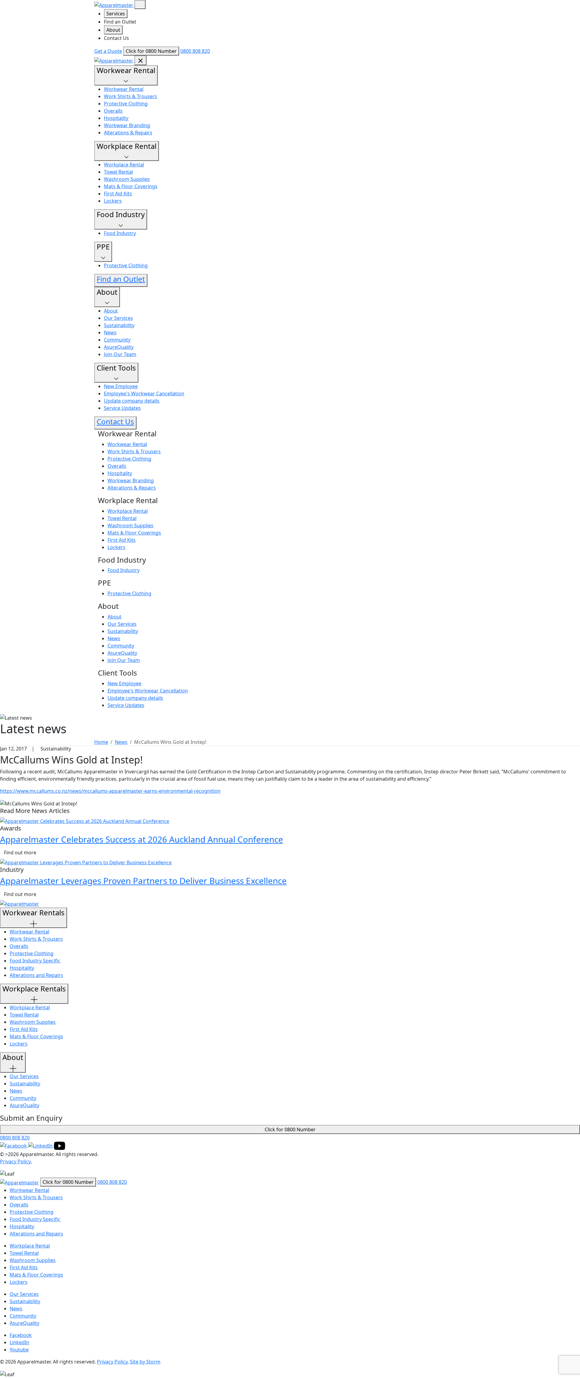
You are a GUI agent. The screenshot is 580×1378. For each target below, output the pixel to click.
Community (117, 339)
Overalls (113, 111)
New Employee (121, 386)
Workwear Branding (127, 125)
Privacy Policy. (16, 1161)
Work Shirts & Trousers (130, 96)
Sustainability (119, 325)
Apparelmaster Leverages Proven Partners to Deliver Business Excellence (143, 880)
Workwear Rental (123, 89)
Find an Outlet (120, 21)
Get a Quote (108, 51)
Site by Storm (145, 1361)
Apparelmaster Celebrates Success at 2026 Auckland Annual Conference (141, 839)
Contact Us (116, 38)
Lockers (113, 201)
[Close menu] (140, 60)
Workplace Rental (124, 164)
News (110, 332)
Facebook (21, 1335)
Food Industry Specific (35, 960)
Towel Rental (118, 172)
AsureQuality (119, 347)
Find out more (20, 852)
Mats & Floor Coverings (130, 186)
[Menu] (140, 4)
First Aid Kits (118, 193)
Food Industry (120, 233)
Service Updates (122, 408)
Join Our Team (120, 354)
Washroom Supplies (127, 179)
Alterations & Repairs (128, 132)
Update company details (132, 400)
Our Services (118, 318)
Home (101, 742)
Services (115, 13)
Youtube (19, 1349)
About (113, 30)
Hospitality (116, 118)
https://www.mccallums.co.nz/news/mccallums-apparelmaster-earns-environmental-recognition (110, 791)
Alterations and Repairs (36, 975)
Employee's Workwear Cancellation (144, 393)
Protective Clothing (126, 103)
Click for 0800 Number (151, 51)
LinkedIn (19, 1342)
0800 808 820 (195, 51)
